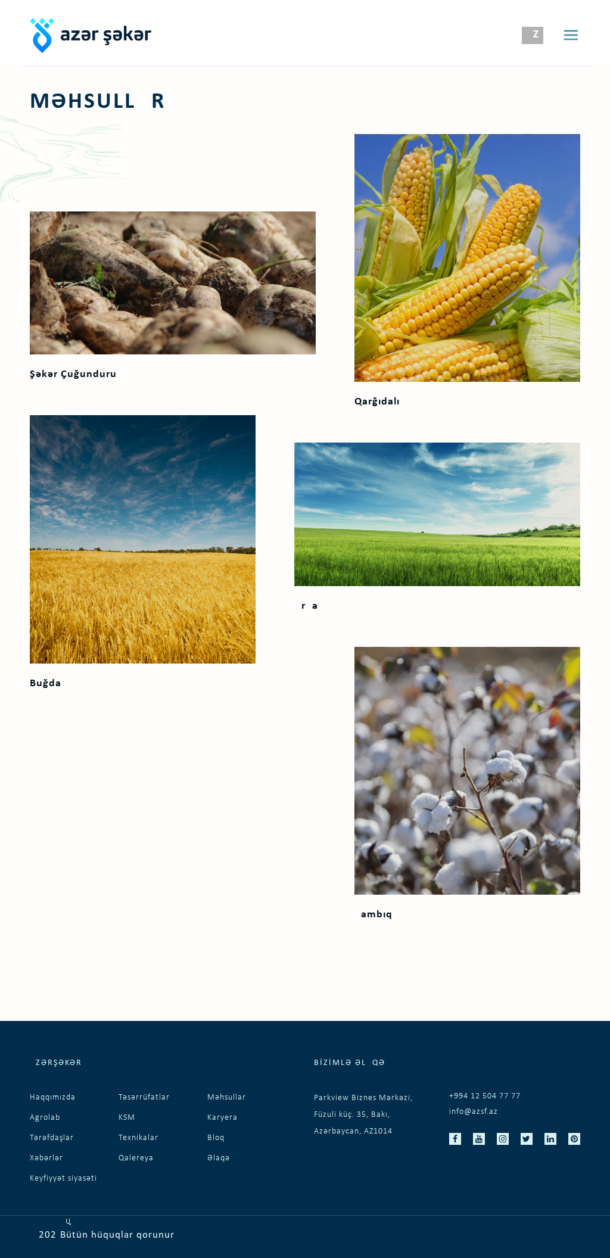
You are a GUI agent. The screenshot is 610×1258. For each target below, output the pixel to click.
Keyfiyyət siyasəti (63, 1178)
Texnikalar (138, 1138)
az (532, 35)
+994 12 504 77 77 (485, 1096)
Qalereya (136, 1158)
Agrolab (45, 1117)
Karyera (222, 1117)
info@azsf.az (473, 1111)
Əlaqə (218, 1158)
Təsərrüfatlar (144, 1097)
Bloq (216, 1138)
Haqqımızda (53, 1097)
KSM (127, 1117)
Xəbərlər (46, 1158)
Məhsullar (226, 1097)
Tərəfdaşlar (52, 1138)
